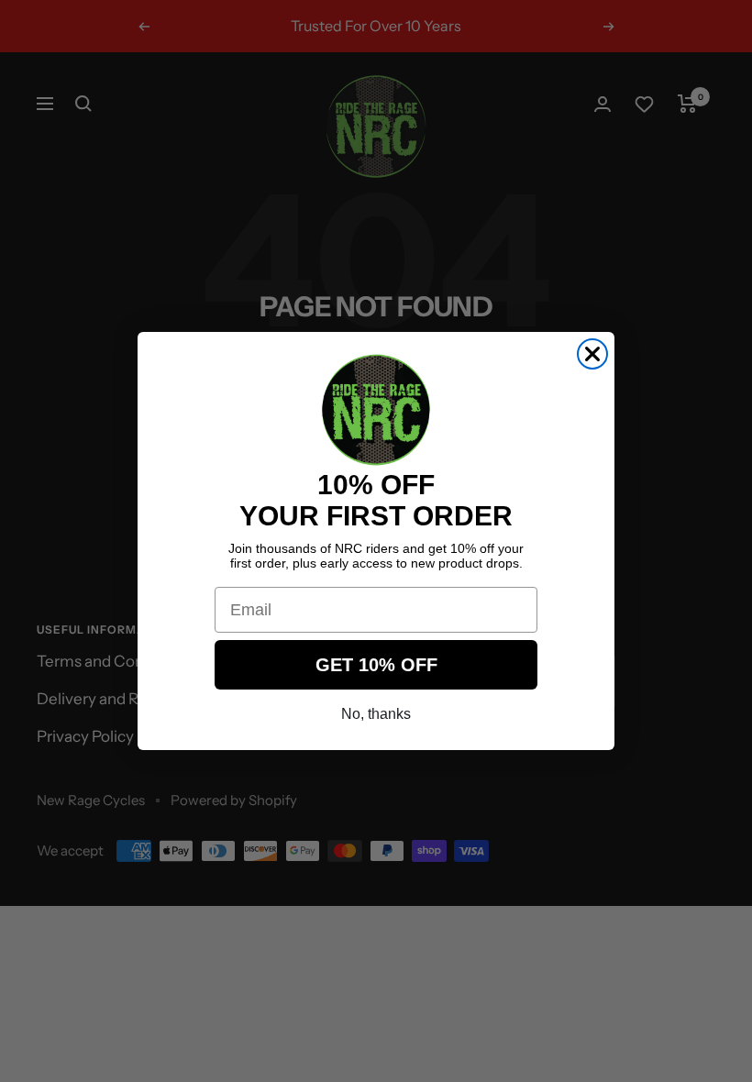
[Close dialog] (592, 354)
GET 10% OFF (376, 665)
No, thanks (376, 714)
